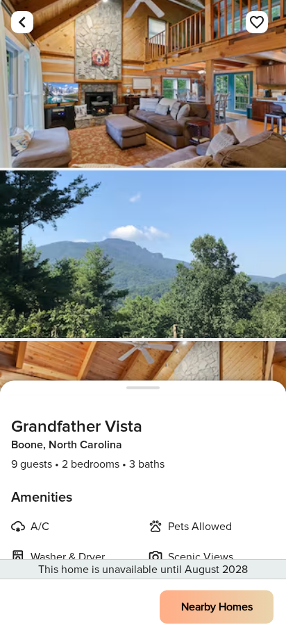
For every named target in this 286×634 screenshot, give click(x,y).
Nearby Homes (217, 607)
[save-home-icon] (257, 22)
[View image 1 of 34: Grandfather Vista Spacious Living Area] (143, 84)
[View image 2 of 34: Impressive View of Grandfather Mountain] (143, 254)
